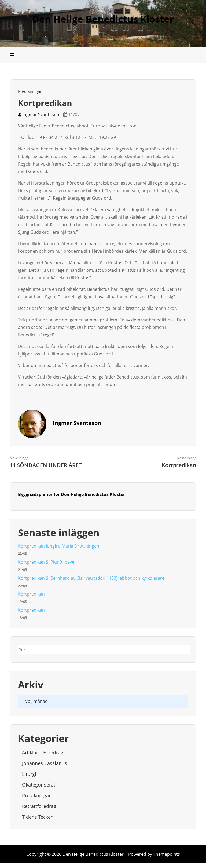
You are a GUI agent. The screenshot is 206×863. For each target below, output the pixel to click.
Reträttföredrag (39, 806)
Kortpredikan (31, 594)
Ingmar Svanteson (40, 114)
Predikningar (30, 91)
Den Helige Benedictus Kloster (103, 19)
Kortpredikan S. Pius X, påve (46, 562)
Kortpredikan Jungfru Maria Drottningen (58, 546)
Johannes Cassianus (44, 763)
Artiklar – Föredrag (42, 752)
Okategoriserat (38, 784)
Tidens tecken (38, 817)
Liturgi (29, 774)
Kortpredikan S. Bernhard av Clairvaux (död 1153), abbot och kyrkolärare (91, 578)
